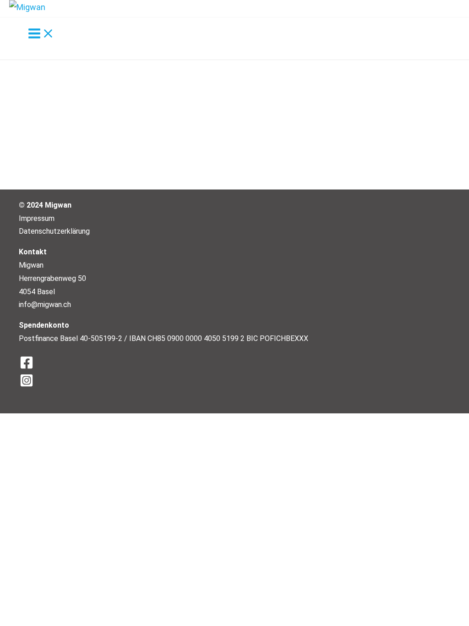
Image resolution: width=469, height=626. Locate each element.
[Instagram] (239, 381)
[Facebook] (239, 363)
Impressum (37, 218)
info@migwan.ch (45, 304)
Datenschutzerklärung (54, 231)
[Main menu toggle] (41, 33)
